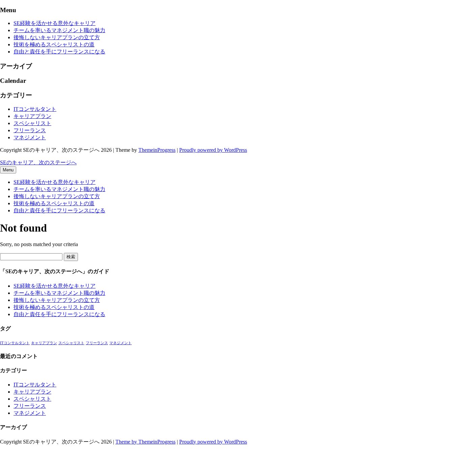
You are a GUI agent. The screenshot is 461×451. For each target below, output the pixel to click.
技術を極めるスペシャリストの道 (53, 44)
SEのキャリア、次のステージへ (38, 162)
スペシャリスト (32, 123)
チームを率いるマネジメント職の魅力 (59, 30)
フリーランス (29, 130)
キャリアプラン (32, 116)
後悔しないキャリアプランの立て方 (56, 37)
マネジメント (29, 137)
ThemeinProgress (156, 150)
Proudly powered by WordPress (213, 150)
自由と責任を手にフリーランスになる (59, 51)
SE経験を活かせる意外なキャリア (54, 23)
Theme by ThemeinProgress (145, 442)
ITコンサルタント (34, 109)
